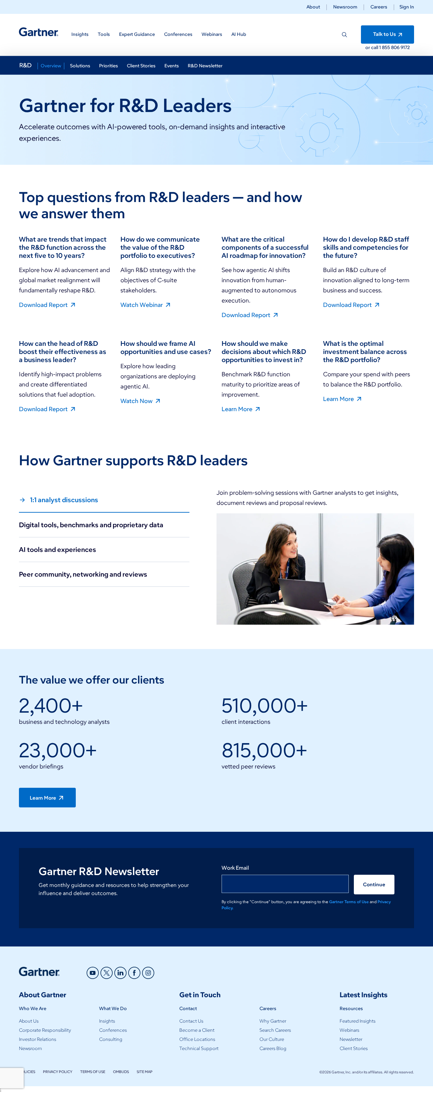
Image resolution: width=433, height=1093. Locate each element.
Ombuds (121, 1071)
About (313, 7)
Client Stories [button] (141, 66)
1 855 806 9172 (394, 47)
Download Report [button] (44, 305)
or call (372, 47)
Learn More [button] (238, 409)
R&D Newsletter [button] (205, 66)
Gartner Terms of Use (349, 901)
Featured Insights (357, 1021)
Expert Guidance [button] (137, 34)
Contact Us (191, 1021)
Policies (27, 1071)
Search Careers (275, 1030)
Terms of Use (92, 1071)
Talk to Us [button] (385, 34)
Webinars (349, 1030)
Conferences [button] (178, 34)
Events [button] (171, 66)
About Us (29, 1021)
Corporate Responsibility (45, 1030)
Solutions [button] (80, 66)
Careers (378, 7)
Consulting (110, 1039)
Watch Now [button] (137, 401)
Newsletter (351, 1039)
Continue (374, 885)
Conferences (113, 1030)
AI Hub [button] (238, 34)
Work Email (235, 868)
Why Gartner (272, 1021)
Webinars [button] (212, 34)
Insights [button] (80, 34)
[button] (404, 7)
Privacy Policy (57, 1071)
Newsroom (345, 7)
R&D (25, 65)
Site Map (145, 1071)
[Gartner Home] (38, 32)
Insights (107, 1021)
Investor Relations (37, 1039)
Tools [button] (104, 34)
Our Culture (271, 1039)
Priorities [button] (108, 66)
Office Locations (197, 1039)
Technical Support (199, 1048)
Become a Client (196, 1030)
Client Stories (354, 1048)
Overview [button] (51, 66)
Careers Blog (272, 1048)
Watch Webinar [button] (142, 305)
